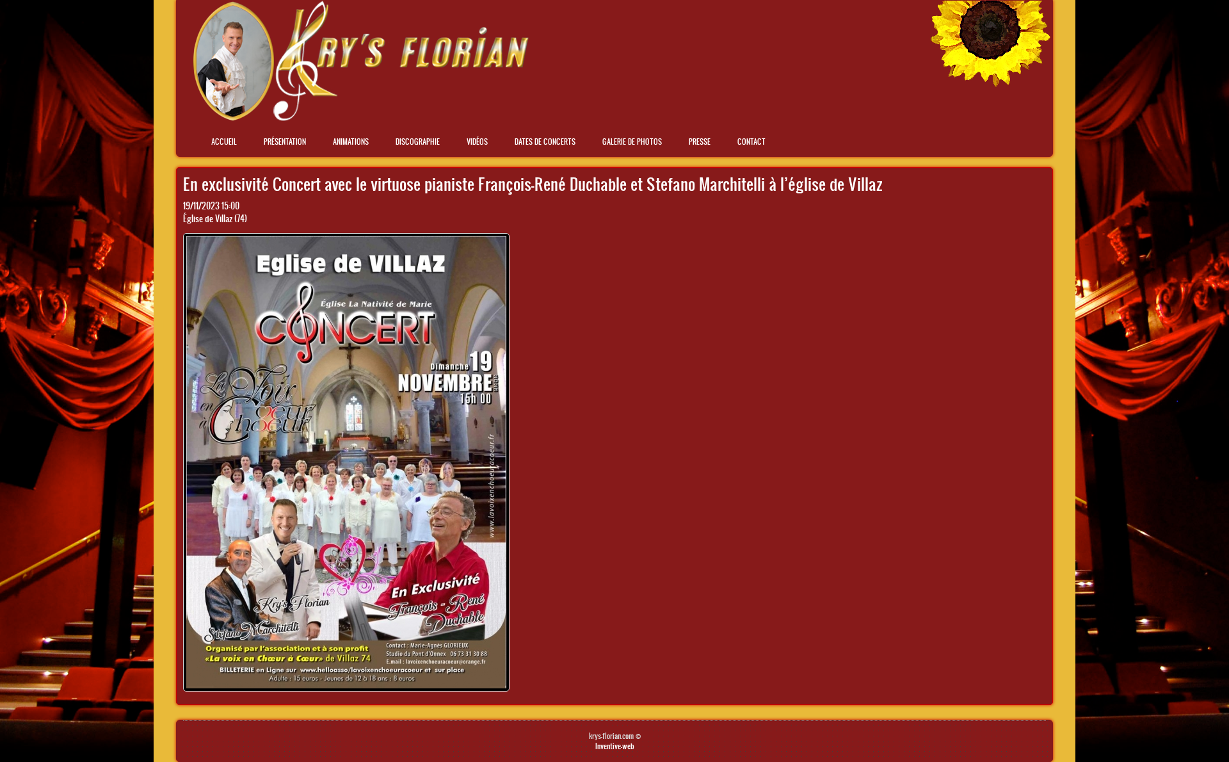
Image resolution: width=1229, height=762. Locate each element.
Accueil (224, 141)
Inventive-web (614, 746)
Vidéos (477, 141)
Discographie (418, 141)
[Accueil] (361, 117)
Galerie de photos (632, 141)
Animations (351, 141)
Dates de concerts (545, 141)
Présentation (285, 141)
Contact (751, 141)
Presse (700, 141)
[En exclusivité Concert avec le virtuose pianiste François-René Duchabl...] (346, 688)
